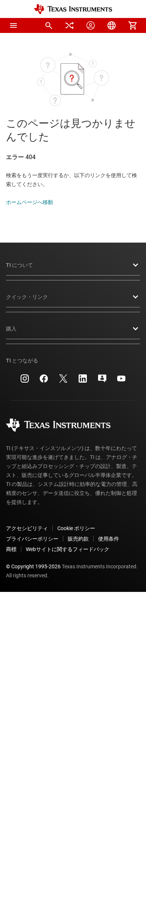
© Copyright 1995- (33, 566)
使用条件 (108, 539)
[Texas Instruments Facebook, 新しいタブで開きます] (43, 381)
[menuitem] (48, 25)
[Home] (73, 9)
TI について (19, 265)
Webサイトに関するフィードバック (67, 549)
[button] (13, 25)
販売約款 (78, 539)
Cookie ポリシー (76, 528)
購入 (11, 329)
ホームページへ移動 (29, 202)
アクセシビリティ (27, 528)
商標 (11, 549)
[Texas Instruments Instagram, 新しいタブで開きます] (24, 381)
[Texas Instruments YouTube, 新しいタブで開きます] (121, 381)
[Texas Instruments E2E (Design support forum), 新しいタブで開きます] (102, 381)
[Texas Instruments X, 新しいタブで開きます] (63, 381)
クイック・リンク (27, 297)
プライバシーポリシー (32, 539)
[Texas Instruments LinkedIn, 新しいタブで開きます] (82, 381)
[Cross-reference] (69, 25)
